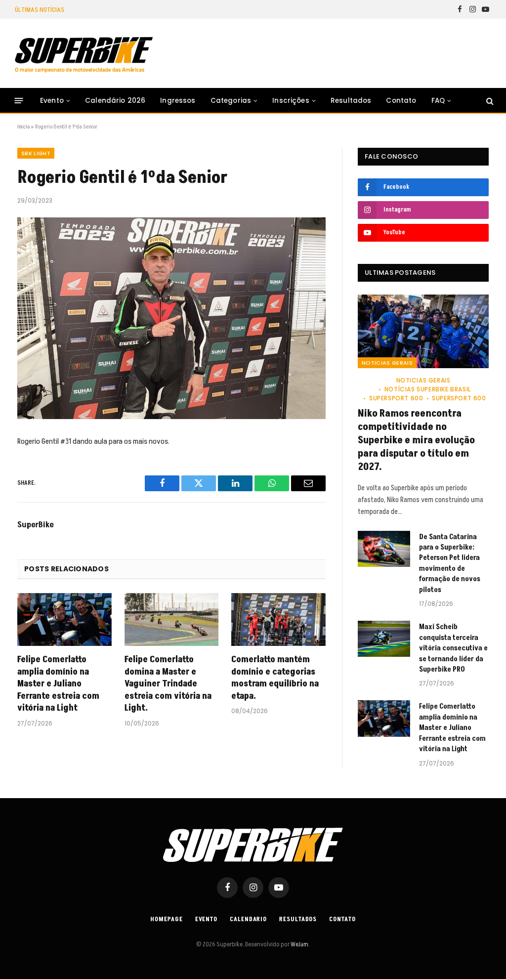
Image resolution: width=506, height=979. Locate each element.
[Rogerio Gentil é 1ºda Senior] (171, 318)
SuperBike (35, 525)
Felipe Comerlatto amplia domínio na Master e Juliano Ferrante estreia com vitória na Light (58, 684)
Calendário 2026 (115, 100)
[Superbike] (84, 55)
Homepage (166, 919)
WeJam (299, 944)
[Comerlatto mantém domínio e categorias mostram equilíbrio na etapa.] (278, 619)
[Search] (489, 100)
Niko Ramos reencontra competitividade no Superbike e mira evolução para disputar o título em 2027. (416, 440)
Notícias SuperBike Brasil (427, 389)
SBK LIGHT (35, 153)
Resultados (351, 100)
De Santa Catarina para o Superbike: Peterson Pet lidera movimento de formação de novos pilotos (180, 9)
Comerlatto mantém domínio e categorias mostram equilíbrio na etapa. (275, 678)
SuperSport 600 (396, 398)
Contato (401, 100)
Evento (52, 100)
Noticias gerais (387, 363)
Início (23, 127)
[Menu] (19, 100)
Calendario (248, 919)
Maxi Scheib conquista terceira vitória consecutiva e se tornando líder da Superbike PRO (453, 648)
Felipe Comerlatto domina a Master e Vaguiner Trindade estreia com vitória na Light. (168, 684)
